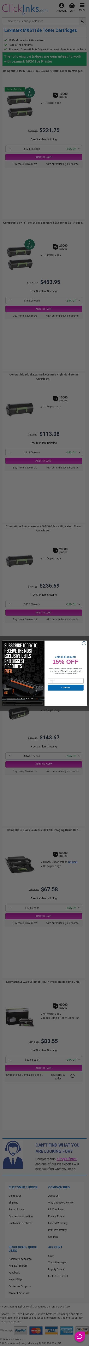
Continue (65, 688)
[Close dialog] (84, 643)
